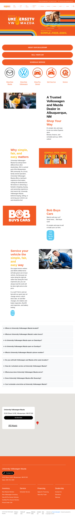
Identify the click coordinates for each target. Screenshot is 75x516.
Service (65, 82)
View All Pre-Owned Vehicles (10, 497)
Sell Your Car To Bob (50, 235)
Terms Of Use (22, 512)
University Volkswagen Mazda (7, 512)
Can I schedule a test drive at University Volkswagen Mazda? (26, 384)
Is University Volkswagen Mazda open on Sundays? (23, 346)
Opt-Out (43, 512)
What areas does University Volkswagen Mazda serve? (24, 372)
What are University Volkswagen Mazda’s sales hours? (24, 334)
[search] (73, 6)
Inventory (6, 488)
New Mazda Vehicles (8, 492)
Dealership (59, 488)
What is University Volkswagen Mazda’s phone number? (24, 352)
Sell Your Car (51, 82)
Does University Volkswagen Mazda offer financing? (23, 378)
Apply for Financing (43, 492)
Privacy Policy (16, 512)
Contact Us (9, 473)
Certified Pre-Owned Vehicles (10, 500)
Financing (41, 488)
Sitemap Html (33, 512)
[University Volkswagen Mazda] (7, 6)
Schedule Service (13, 313)
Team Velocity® (56, 512)
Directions (58, 494)
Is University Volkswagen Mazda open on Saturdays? (23, 340)
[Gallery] (37, 23)
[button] (37, 423)
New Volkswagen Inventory (10, 494)
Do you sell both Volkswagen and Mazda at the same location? (26, 360)
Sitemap (57, 497)
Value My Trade (42, 494)
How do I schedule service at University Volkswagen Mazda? (26, 366)
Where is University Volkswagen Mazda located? (22, 328)
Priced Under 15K (7, 502)
